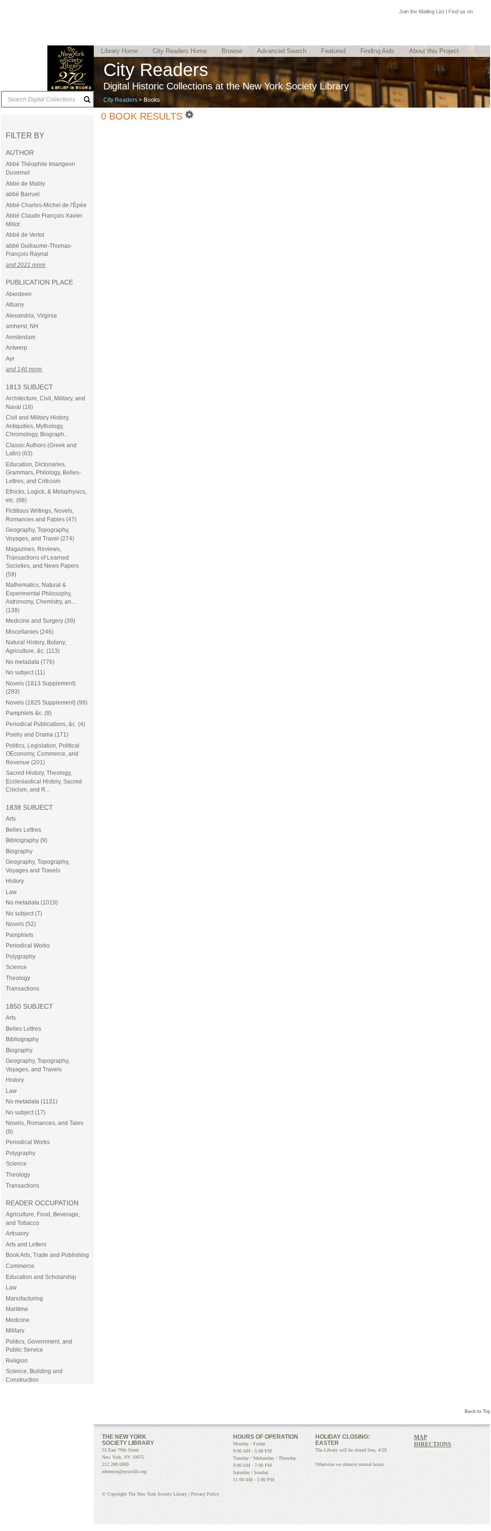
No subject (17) (25, 1112)
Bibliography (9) (26, 840)
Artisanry (17, 1233)
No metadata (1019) (32, 902)
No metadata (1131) (31, 1101)
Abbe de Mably (25, 183)
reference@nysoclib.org (124, 1471)
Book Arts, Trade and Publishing (47, 1255)
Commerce (20, 1266)
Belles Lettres (23, 829)
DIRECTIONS (432, 1444)
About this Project (434, 51)
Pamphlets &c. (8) (29, 713)
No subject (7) (24, 913)
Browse (232, 51)
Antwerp (16, 347)
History (15, 881)
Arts (11, 818)
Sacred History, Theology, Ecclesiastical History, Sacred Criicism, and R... (44, 781)
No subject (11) (25, 672)
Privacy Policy (205, 1494)
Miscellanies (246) (30, 631)
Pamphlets (19, 935)
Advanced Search (281, 51)
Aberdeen (19, 294)
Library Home (119, 51)
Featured (333, 51)
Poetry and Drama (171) (37, 734)
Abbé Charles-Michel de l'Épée (46, 205)
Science (16, 967)
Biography (19, 851)
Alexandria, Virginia (31, 315)
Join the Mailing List (421, 11)
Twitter (429, 1457)
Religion (17, 1360)
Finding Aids (377, 51)
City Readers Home (180, 51)
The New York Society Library (70, 68)
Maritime (17, 1309)
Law (11, 892)
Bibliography (22, 1039)
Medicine (18, 1320)
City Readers (120, 100)
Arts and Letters (26, 1244)
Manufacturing (24, 1298)
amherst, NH (22, 326)
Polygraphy (20, 956)
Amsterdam (20, 337)
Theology (18, 978)
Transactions (22, 988)
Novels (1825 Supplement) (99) (47, 702)
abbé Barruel (23, 194)
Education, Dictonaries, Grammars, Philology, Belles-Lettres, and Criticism (43, 473)
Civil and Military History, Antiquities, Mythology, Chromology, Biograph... (37, 426)
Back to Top (478, 1411)
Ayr (10, 358)
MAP (420, 1437)
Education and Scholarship (41, 1277)
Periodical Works (28, 945)
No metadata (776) (30, 662)
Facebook (478, 13)
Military (15, 1330)
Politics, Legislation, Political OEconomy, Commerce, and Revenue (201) (42, 754)
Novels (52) (21, 924)
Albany (15, 304)
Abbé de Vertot (25, 234)
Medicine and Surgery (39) (40, 620)
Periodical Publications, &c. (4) (45, 724)
